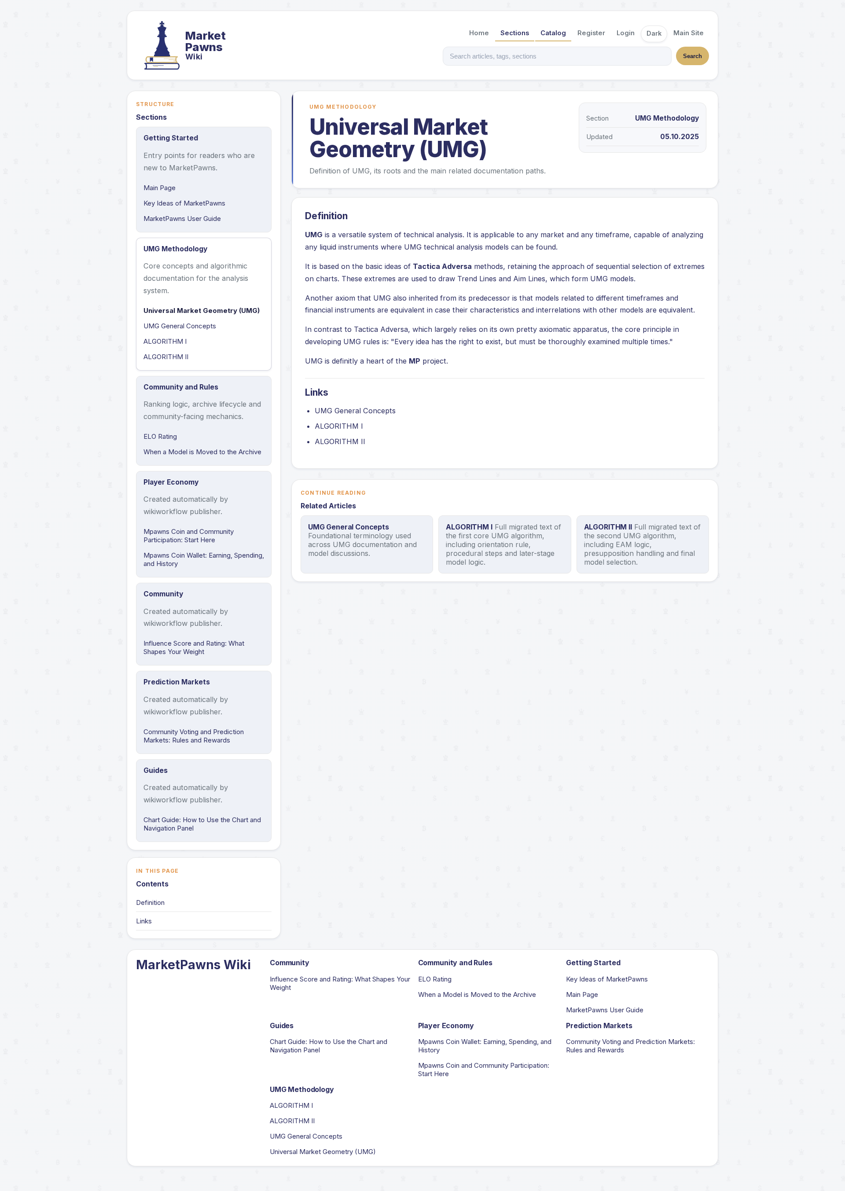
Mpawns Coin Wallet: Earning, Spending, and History (203, 559)
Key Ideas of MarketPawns (184, 203)
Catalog (553, 33)
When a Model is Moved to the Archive (202, 452)
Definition (150, 902)
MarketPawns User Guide (182, 218)
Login (626, 33)
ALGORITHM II (165, 357)
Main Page (159, 188)
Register (591, 33)
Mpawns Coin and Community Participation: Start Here (188, 535)
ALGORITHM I (165, 341)
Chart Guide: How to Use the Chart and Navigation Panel (202, 824)
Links (144, 921)
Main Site (688, 33)
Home (479, 33)
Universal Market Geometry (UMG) (201, 310)
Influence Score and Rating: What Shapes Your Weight (193, 647)
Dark (654, 33)
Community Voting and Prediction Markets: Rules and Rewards (193, 736)
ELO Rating (160, 436)
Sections (514, 33)
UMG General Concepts (179, 326)
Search (692, 56)
